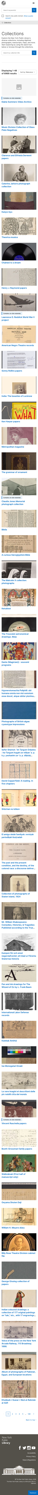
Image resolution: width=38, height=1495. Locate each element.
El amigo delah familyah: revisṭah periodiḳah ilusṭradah (18, 836)
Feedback (33, 1493)
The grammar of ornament (14, 472)
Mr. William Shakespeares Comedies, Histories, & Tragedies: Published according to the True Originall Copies (18, 926)
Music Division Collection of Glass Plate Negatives (18, 128)
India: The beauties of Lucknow (17, 396)
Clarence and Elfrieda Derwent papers (17, 157)
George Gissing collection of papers (15, 1282)
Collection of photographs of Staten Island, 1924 (16, 895)
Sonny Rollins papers (12, 371)
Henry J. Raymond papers (14, 288)
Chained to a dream (11, 262)
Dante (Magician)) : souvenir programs (15, 663)
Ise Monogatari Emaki (12, 1066)
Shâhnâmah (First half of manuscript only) (13, 1175)
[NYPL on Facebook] (20, 1448)
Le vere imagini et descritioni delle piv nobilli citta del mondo (18, 1093)
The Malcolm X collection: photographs (14, 581)
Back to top (30, 1420)
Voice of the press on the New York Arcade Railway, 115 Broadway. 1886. (19, 1343)
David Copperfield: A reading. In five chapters (17, 782)
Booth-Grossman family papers (17, 1149)
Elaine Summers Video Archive (17, 102)
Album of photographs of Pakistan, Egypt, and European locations (19, 1373)
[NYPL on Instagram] (29, 1448)
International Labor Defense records (15, 1014)
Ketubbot (6, 608)
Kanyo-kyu (7, 212)
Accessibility (31, 1453)
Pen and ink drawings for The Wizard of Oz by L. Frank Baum (17, 985)
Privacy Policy (31, 1456)
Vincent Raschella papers (14, 1123)
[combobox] (17, 10)
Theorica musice (10, 237)
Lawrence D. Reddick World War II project (18, 318)
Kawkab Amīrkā (9, 1040)
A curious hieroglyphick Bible (16, 555)
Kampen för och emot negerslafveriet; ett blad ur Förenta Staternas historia (19, 956)
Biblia (4, 529)
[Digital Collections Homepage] (4, 3)
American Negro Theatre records (18, 345)
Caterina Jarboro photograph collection (16, 185)
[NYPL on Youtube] (34, 1448)
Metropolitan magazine (13, 447)
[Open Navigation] (33, 3)
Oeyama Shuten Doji (11, 1202)
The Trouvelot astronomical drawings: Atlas (15, 635)
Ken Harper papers (11, 421)
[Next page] (33, 1414)
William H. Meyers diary (13, 1227)
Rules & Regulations (29, 1460)
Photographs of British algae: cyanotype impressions (16, 723)
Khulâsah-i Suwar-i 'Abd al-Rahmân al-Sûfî (19, 1401)
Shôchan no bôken (11, 809)
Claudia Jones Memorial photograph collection (13, 502)
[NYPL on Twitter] (25, 1448)
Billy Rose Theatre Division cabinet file (18, 1254)
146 (29, 1414)
